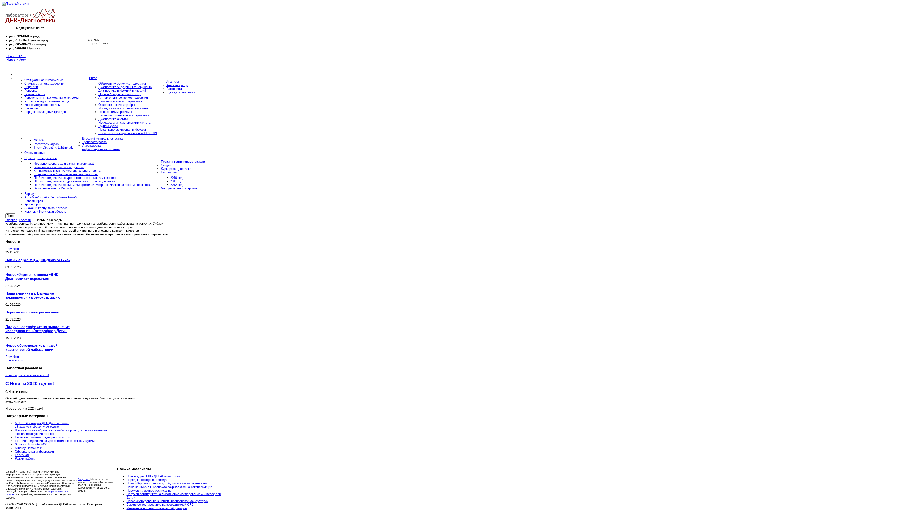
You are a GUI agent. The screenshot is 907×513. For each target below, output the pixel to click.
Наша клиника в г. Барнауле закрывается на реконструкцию (32, 295)
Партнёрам (174, 88)
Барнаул (30, 194)
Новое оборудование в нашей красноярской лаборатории (31, 347)
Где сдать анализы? (180, 92)
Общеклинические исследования (122, 83)
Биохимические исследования (120, 101)
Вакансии (31, 108)
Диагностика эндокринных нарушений (125, 87)
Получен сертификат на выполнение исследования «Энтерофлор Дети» (37, 329)
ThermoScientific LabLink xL (53, 147)
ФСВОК (39, 140)
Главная (11, 220)
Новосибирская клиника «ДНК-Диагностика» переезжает (32, 277)
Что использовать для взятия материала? (64, 163)
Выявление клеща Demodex (54, 188)
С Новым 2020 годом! (29, 383)
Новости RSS (16, 56)
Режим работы (34, 94)
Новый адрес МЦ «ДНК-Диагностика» (37, 260)
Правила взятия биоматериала (183, 161)
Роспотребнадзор (46, 144)
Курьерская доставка (176, 169)
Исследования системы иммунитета (124, 122)
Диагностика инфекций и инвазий (122, 90)
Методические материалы (179, 188)
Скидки (166, 165)
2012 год (176, 185)
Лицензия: (84, 479)
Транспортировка (94, 142)
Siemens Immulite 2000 (31, 444)
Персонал (31, 90)
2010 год (176, 178)
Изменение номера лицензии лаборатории (157, 508)
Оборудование (34, 152)
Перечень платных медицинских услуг (52, 97)
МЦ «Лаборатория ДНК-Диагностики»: (42, 424)
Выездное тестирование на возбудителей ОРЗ (160, 504)
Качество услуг (177, 85)
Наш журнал (170, 172)
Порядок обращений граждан (45, 112)
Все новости (14, 360)
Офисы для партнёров (40, 158)
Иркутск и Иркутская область (45, 211)
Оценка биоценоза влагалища (119, 94)
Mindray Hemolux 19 (29, 448)
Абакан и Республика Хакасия (45, 208)
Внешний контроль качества (102, 138)
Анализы (172, 81)
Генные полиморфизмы (115, 112)
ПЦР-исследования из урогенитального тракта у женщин (75, 178)
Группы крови (108, 126)
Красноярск (32, 204)
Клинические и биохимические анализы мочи (66, 174)
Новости (25, 220)
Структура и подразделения (44, 83)
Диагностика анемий (113, 119)
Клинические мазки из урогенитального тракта (67, 170)
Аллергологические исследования (123, 97)
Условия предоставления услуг (46, 101)
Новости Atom (16, 59)
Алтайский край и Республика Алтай (50, 197)
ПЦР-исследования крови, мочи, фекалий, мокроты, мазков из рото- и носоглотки (92, 185)
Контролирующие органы (42, 105)
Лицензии (31, 87)
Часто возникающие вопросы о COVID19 (127, 133)
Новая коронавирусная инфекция (122, 129)
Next (16, 249)
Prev (8, 249)
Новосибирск (33, 201)
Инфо (93, 78)
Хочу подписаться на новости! (27, 375)
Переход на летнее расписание (32, 312)
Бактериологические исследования (123, 115)
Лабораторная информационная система (101, 147)
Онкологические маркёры (116, 105)
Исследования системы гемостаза (123, 108)
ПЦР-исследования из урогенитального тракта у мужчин (74, 181)
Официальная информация (43, 80)
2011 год (176, 181)
